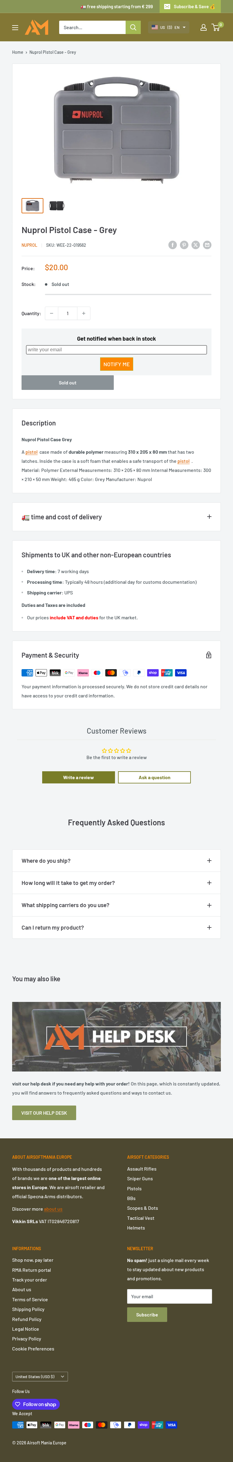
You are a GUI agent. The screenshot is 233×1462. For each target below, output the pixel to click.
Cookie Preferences (33, 1348)
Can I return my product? (53, 927)
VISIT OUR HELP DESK (44, 1113)
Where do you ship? (46, 860)
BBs (131, 1198)
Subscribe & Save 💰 (194, 6)
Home (17, 52)
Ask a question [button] (155, 777)
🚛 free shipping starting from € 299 (116, 6)
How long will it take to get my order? (68, 882)
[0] (216, 27)
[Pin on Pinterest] (184, 244)
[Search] (133, 27)
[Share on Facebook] (172, 244)
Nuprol (29, 245)
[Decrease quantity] (51, 313)
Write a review (78, 777)
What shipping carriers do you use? (66, 904)
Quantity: (31, 313)
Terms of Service (30, 1299)
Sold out (67, 382)
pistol (31, 452)
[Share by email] (207, 244)
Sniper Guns (140, 1178)
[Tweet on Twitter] (195, 244)
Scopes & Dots (142, 1208)
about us (53, 1209)
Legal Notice (25, 1329)
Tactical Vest (140, 1218)
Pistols (134, 1188)
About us (21, 1289)
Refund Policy (27, 1319)
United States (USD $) (34, 1376)
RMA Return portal (31, 1270)
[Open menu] (15, 27)
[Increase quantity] (83, 313)
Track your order (29, 1279)
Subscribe (147, 1314)
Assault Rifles (142, 1168)
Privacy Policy (26, 1338)
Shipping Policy (28, 1309)
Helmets (136, 1227)
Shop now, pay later (32, 1260)
